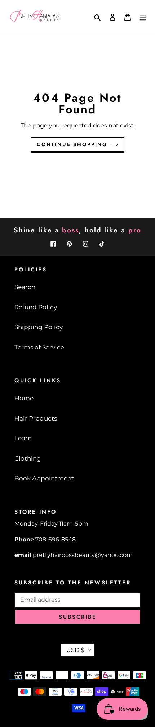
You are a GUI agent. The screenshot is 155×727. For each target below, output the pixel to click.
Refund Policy (35, 307)
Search (24, 287)
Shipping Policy (38, 327)
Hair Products (35, 418)
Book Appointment (44, 478)
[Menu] (142, 17)
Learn (23, 438)
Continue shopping (72, 144)
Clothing (27, 458)
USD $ (75, 650)
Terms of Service (39, 347)
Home (24, 398)
